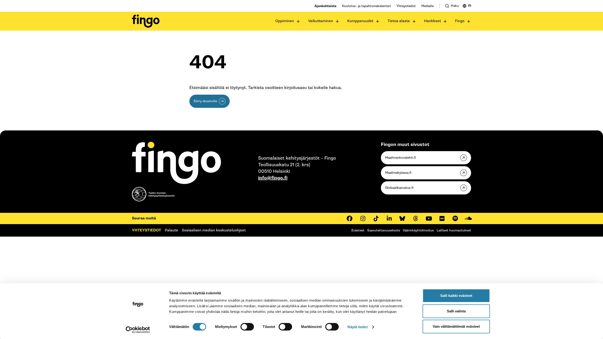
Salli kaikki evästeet (456, 296)
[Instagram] (363, 218)
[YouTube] (429, 218)
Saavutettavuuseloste (383, 230)
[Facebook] (349, 218)
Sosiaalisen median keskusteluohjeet (214, 230)
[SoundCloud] (468, 218)
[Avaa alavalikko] (298, 21)
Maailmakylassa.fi (398, 172)
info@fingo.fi (272, 178)
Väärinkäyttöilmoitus (418, 230)
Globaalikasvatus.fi (399, 188)
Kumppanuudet (360, 21)
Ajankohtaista (325, 6)
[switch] (247, 327)
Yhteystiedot (406, 6)
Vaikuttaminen (320, 21)
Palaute (171, 230)
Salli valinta (456, 311)
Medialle (427, 6)
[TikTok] (376, 218)
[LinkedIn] (389, 218)
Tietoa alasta (398, 21)
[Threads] (415, 218)
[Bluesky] (402, 218)
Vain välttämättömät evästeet (456, 326)
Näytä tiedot (357, 327)
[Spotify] (455, 218)
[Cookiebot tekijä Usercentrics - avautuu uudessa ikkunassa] (138, 329)
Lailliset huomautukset (454, 230)
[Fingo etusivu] (145, 21)
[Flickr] (442, 218)
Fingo (459, 21)
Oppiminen (284, 21)
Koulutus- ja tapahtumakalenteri (366, 6)
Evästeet (357, 230)
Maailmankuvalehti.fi (400, 157)
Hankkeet (432, 21)
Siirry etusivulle (205, 101)
